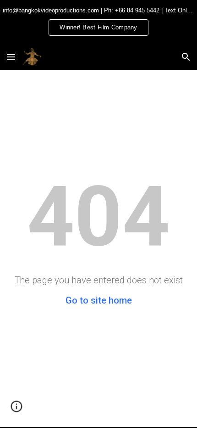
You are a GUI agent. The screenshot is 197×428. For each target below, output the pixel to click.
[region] (98, 22)
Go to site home (99, 300)
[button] (11, 56)
